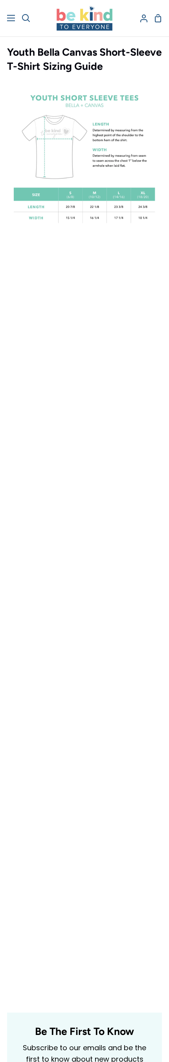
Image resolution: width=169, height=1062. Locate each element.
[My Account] (141, 18)
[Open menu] (8, 18)
